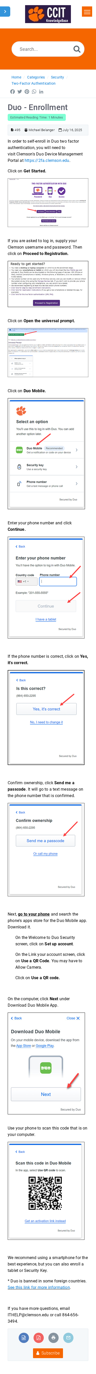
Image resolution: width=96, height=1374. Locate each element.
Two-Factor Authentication (34, 83)
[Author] (26, 130)
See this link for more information (39, 1287)
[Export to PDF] (38, 1337)
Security (57, 77)
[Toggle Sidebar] (5, 11)
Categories (36, 77)
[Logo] (48, 14)
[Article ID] (12, 130)
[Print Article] (53, 1337)
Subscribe (50, 1353)
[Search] (77, 49)
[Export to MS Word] (24, 1337)
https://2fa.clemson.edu (47, 160)
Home (16, 77)
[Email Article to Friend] (68, 1337)
